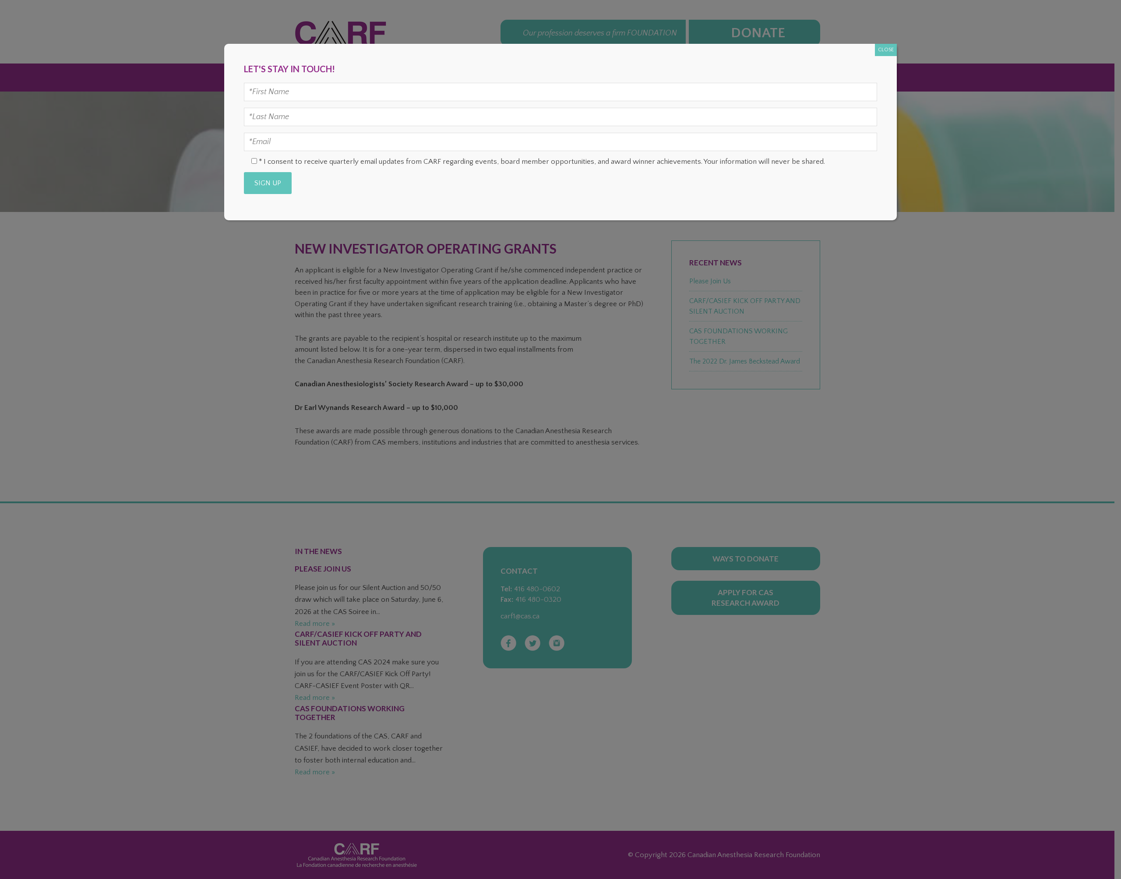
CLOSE (886, 50)
